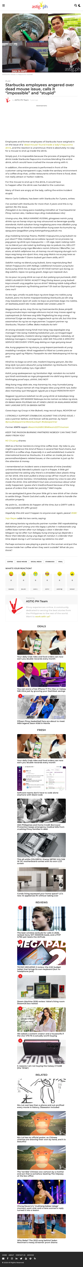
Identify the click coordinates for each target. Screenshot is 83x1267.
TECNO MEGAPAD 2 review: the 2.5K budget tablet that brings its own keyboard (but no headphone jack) (39, 969)
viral (60, 561)
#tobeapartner (49, 422)
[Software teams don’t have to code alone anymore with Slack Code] (41, 778)
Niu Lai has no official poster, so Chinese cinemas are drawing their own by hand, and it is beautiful (41, 1139)
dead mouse (22, 561)
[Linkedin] (16, 1258)
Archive (30, 1255)
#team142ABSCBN (38, 427)
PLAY (8, 81)
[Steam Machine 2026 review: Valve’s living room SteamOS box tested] (41, 987)
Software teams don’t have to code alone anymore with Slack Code (37, 794)
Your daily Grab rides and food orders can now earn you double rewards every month (40, 658)
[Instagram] (12, 1258)
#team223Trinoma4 (58, 427)
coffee (10, 561)
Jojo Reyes (11, 518)
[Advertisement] (41, 122)
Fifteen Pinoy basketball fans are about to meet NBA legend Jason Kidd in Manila (41, 722)
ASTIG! (47, 589)
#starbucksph (33, 422)
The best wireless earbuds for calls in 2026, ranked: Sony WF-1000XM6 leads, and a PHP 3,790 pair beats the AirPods (39, 935)
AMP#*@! (59, 589)
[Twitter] (21, 1258)
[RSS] (35, 1258)
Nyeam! (72, 589)
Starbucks (49, 561)
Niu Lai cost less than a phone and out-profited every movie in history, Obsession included (40, 1106)
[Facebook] (7, 1258)
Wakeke (11, 589)
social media (36, 561)
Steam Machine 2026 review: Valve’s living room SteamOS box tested (41, 1002)
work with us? (42, 616)
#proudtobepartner (15, 422)
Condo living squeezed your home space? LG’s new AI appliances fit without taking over (40, 894)
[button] (3, 5)
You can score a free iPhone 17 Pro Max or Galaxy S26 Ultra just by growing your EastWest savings (41, 690)
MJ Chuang (11, 440)
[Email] (3, 1258)
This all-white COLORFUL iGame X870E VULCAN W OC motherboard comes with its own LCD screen (41, 861)
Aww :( (35, 589)
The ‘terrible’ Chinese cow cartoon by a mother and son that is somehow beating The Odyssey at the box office (40, 1174)
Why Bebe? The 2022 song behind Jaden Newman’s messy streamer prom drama (37, 1241)
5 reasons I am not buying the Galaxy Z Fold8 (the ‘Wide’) (39, 1067)
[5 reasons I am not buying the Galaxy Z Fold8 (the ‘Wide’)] (41, 1052)
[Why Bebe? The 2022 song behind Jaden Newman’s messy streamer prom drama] (41, 1226)
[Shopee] (30, 1258)
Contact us (20, 1255)
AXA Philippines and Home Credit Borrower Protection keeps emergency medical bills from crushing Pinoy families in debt (40, 827)
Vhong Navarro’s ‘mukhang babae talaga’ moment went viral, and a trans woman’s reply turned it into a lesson (40, 1208)
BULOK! (23, 589)
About (11, 1255)
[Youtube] (26, 1258)
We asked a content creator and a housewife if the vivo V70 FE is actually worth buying (40, 1035)
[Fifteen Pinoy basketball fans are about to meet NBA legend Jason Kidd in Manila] (41, 707)
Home (4, 1255)
